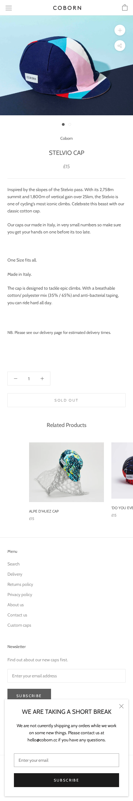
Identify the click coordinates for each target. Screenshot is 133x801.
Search (13, 564)
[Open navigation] (9, 7)
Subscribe (66, 780)
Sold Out (66, 400)
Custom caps (19, 625)
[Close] (121, 706)
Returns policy (20, 584)
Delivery (14, 574)
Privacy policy (19, 594)
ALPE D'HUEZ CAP (44, 511)
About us (15, 604)
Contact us (17, 615)
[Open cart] (124, 8)
